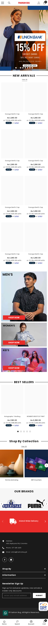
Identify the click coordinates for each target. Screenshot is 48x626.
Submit (39, 595)
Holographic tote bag (12, 416)
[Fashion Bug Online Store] (11, 463)
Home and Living (11, 480)
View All (24, 80)
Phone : (9, 548)
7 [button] (30, 68)
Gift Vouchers (36, 480)
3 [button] (20, 68)
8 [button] (32, 68)
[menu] (2, 3)
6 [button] (27, 68)
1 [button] (16, 68)
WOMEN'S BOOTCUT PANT (36, 416)
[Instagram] (11, 559)
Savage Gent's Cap (12, 114)
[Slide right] (45, 521)
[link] (24, 521)
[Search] (9, 3)
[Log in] (39, 3)
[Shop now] (24, 335)
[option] (24, 38)
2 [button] (18, 68)
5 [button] (25, 68)
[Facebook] (4, 559)
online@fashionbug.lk (19, 552)
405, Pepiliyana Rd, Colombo (16, 543)
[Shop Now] (24, 296)
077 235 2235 (16, 548)
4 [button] (23, 68)
